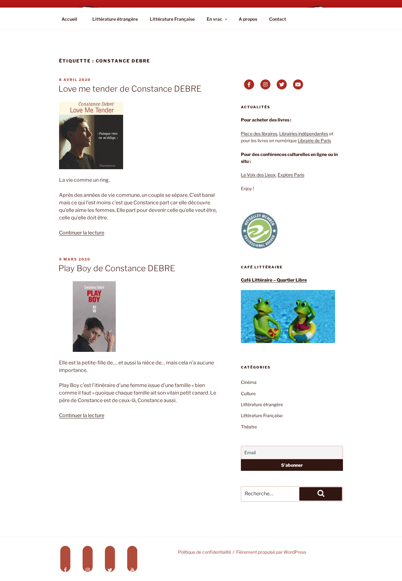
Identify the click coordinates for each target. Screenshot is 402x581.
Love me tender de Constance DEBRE (129, 89)
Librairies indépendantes (303, 133)
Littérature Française (172, 19)
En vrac (214, 19)
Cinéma (249, 382)
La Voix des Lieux (258, 174)
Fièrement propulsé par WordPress (271, 552)
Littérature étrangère (115, 19)
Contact (277, 19)
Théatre (249, 426)
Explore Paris (291, 174)
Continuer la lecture (81, 233)
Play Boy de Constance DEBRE (116, 268)
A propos (248, 19)
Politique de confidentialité (204, 552)
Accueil (69, 19)
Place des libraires (259, 133)
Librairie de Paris (314, 140)
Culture (248, 393)
